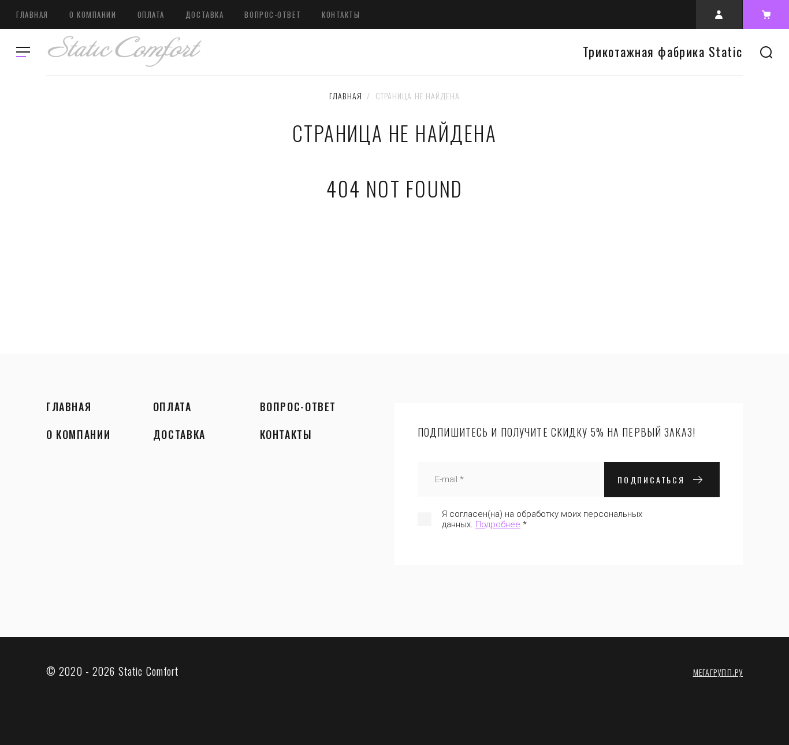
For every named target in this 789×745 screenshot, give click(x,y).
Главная (32, 14)
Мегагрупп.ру (718, 672)
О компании (93, 14)
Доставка (204, 14)
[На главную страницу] (124, 52)
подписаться (651, 480)
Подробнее (497, 524)
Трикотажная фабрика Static (663, 52)
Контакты (341, 14)
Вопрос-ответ (272, 14)
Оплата (151, 14)
